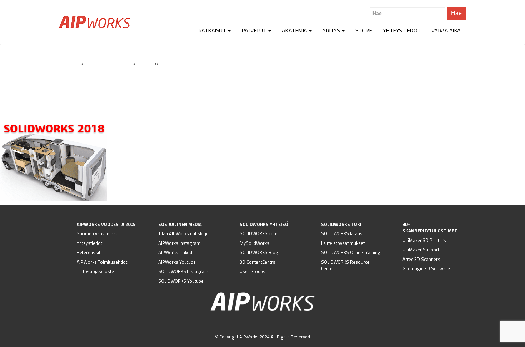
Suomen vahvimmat (97, 233)
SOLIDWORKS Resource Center (345, 265)
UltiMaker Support (420, 249)
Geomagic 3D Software (426, 268)
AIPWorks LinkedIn (177, 252)
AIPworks (94, 22)
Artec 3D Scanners (421, 259)
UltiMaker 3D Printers (424, 240)
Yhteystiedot (402, 30)
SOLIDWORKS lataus (341, 233)
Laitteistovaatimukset (343, 243)
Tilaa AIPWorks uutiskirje (183, 233)
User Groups (252, 271)
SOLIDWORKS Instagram (183, 271)
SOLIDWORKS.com (259, 233)
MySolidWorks (254, 243)
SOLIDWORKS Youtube (181, 281)
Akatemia (295, 30)
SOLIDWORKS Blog (259, 252)
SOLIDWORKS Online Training (350, 252)
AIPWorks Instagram (179, 243)
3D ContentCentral (258, 262)
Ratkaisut (212, 30)
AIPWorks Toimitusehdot (102, 262)
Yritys (331, 30)
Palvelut (254, 30)
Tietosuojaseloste (95, 271)
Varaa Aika (446, 30)
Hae (456, 13)
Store (363, 30)
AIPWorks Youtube (177, 262)
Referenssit (88, 252)
